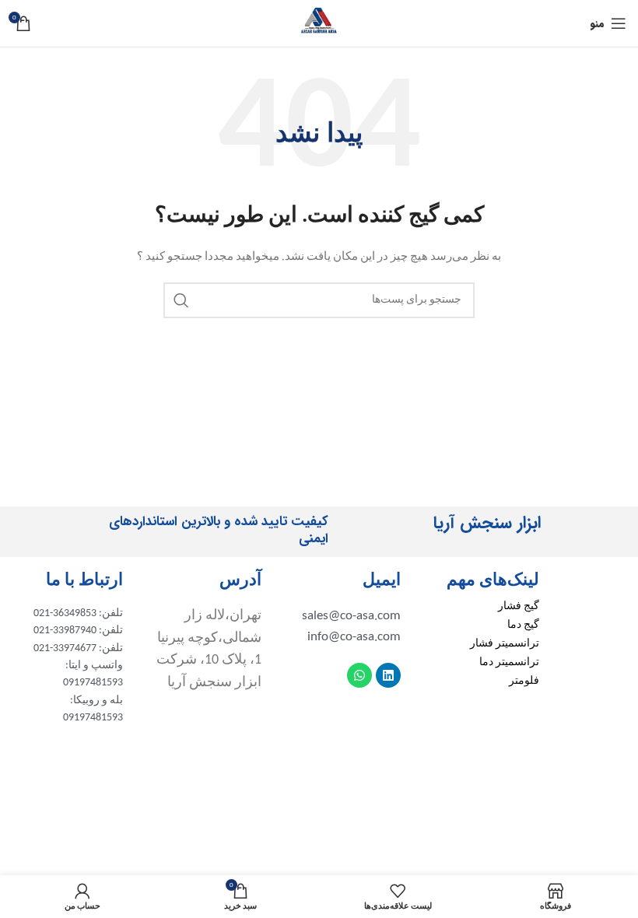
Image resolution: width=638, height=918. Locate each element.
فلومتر (524, 681)
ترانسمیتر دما (509, 662)
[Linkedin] (388, 675)
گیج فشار (518, 606)
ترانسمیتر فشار (504, 644)
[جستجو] (181, 300)
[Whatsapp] (359, 675)
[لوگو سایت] (319, 23)
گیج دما (523, 625)
